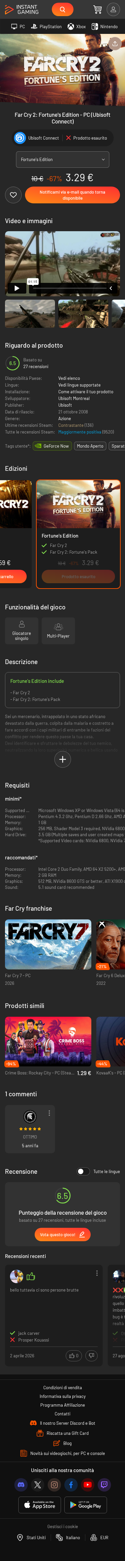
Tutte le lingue (106, 1171)
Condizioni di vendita (62, 1387)
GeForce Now (56, 446)
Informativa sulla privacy (63, 1396)
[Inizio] (21, 10)
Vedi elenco (69, 378)
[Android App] (85, 1505)
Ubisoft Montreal (74, 398)
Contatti (62, 1413)
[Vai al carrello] (97, 9)
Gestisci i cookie (62, 1526)
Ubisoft (65, 405)
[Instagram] (54, 1485)
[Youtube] (87, 1485)
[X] (37, 1485)
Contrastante (71, 425)
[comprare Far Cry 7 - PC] (48, 944)
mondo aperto (90, 446)
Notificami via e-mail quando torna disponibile (72, 195)
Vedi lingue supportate (79, 385)
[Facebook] (71, 1485)
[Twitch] (104, 1485)
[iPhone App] (39, 1505)
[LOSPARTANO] (30, 1116)
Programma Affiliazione (62, 1405)
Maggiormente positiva (80, 432)
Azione (64, 418)
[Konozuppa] (16, 1276)
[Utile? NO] (91, 1355)
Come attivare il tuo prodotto (85, 391)
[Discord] (21, 1485)
